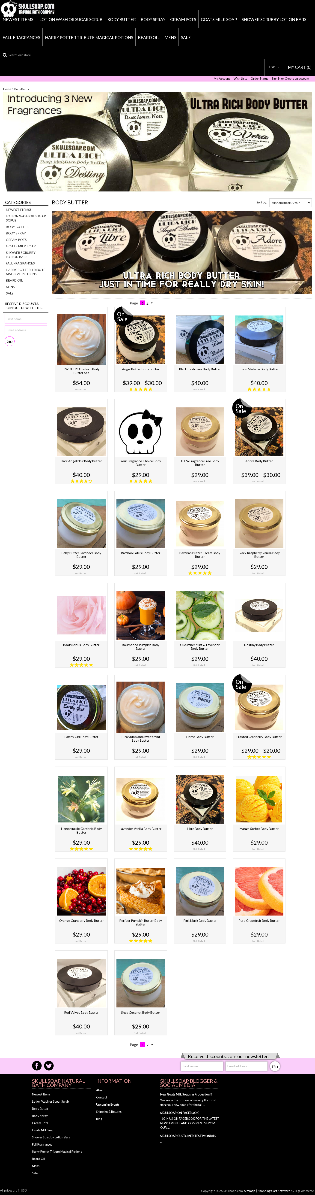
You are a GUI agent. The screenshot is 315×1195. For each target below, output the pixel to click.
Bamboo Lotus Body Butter (140, 553)
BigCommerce (304, 1191)
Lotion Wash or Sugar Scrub (70, 19)
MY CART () (300, 67)
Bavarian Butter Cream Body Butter (199, 554)
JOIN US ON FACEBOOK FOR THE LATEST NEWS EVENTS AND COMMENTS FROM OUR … (189, 1123)
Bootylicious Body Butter (81, 645)
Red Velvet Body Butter (81, 1012)
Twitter (49, 1066)
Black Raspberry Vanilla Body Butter (259, 554)
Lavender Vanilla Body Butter (140, 829)
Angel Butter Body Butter (140, 369)
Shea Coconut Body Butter (140, 1012)
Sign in (276, 78)
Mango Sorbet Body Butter (259, 829)
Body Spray (153, 19)
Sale (186, 37)
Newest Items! (19, 19)
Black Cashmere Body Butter (200, 369)
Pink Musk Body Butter (200, 920)
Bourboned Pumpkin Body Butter (140, 646)
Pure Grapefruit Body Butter (259, 920)
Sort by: (261, 202)
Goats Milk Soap (219, 19)
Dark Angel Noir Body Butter (81, 461)
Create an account (297, 78)
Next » (152, 303)
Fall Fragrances (21, 37)
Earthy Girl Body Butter (81, 737)
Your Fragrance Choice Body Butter (140, 463)
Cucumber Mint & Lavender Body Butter (200, 646)
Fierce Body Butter (200, 737)
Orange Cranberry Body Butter (81, 920)
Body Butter (121, 19)
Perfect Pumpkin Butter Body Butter (140, 922)
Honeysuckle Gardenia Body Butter (81, 830)
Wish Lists (240, 78)
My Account (222, 78)
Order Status (259, 78)
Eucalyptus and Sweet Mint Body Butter (140, 738)
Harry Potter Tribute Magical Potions (89, 37)
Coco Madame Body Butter (259, 369)
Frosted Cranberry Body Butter (259, 737)
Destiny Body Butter (259, 645)
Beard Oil (149, 37)
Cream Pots (183, 19)
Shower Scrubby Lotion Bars (274, 19)
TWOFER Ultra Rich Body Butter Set (81, 371)
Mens (170, 37)
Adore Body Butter (259, 461)
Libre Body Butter (200, 829)
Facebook (37, 1066)
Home (7, 89)
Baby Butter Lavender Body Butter (81, 554)
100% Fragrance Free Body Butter (200, 463)
